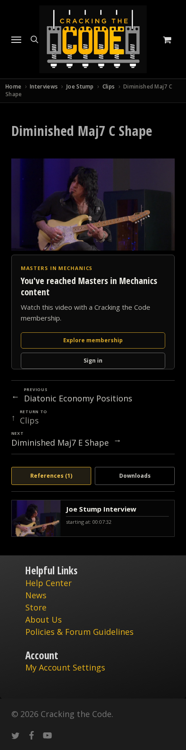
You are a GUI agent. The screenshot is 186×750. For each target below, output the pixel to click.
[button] (16, 39)
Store (35, 607)
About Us (43, 619)
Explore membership (93, 340)
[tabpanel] (93, 518)
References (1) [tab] (51, 476)
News (35, 595)
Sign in (93, 360)
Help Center (48, 583)
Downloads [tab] (135, 476)
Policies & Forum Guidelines (79, 631)
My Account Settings (65, 667)
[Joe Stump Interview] (93, 518)
